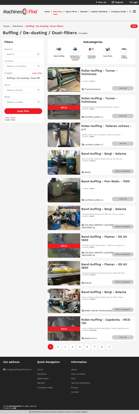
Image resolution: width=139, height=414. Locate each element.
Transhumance (92, 89)
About (74, 369)
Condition (8, 61)
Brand (7, 85)
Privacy (74, 387)
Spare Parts (71, 11)
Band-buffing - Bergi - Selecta (103, 153)
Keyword (8, 49)
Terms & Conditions (80, 383)
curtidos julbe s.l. (94, 117)
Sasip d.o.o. (91, 338)
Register (119, 2)
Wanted (83, 11)
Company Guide (118, 11)
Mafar (88, 172)
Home (47, 11)
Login (134, 2)
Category (23, 73)
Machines (57, 11)
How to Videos (78, 374)
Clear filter (37, 73)
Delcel (88, 283)
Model (7, 97)
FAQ (73, 378)
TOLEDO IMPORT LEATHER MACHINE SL (97, 226)
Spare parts (43, 378)
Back (134, 26)
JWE (14, 408)
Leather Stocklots (99, 11)
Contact (75, 392)
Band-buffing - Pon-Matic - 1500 (105, 181)
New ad (101, 2)
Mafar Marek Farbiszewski (99, 310)
